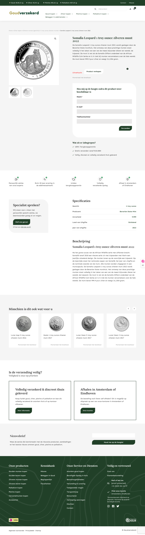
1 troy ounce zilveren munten (50, 30)
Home (10, 30)
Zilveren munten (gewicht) (31, 30)
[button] (56, 13)
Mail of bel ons (117, 480)
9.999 (134, 217)
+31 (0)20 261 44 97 (119, 486)
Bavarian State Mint (128, 212)
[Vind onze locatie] (108, 492)
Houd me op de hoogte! (113, 442)
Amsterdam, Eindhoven (120, 494)
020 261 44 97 (26, 227)
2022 (134, 228)
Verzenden (125, 128)
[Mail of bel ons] (108, 483)
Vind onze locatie (118, 491)
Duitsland (132, 222)
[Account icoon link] (130, 9)
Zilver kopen (17, 30)
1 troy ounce (131, 206)
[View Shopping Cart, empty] (134, 9)
